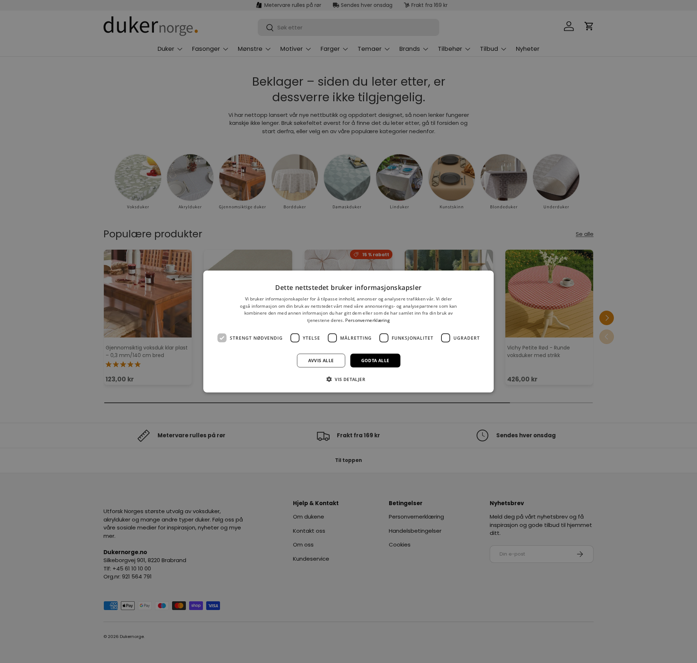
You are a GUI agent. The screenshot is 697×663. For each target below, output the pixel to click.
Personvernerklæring (367, 320)
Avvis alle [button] (321, 360)
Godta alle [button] (375, 360)
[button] (348, 379)
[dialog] (348, 331)
